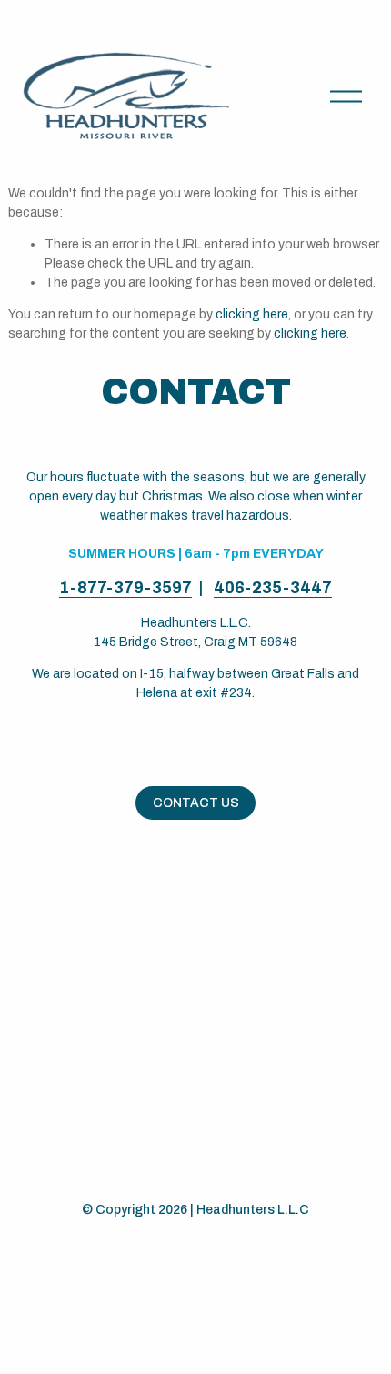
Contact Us (196, 803)
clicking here (252, 314)
